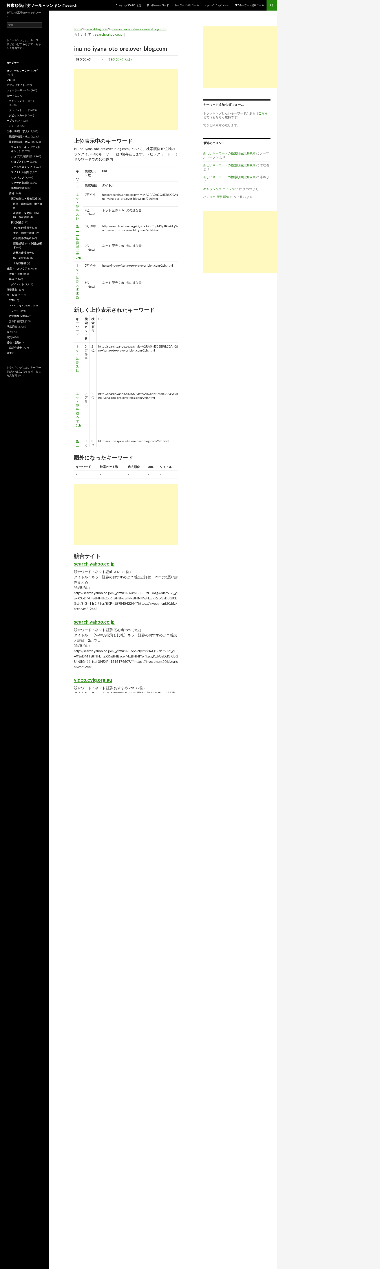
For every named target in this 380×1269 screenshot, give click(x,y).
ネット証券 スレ (77, 206)
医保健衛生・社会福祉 (24, 198)
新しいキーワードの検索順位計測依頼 (229, 153)
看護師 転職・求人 (19, 136)
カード (11, 95)
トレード (14, 310)
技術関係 (16, 222)
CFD (11, 300)
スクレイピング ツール (217, 5)
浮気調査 (12, 326)
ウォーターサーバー (18, 90)
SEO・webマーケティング (22, 70)
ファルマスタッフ (21, 166)
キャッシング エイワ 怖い (220, 189)
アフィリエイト (16, 85)
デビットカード (18, 115)
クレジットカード (19, 110)
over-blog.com (97, 29)
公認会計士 (15, 347)
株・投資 (12, 295)
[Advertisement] (126, 99)
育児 (9, 331)
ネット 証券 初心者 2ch (78, 242)
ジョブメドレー (20, 161)
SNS (9, 79)
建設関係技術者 (22, 238)
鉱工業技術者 (21, 258)
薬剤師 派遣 (18, 188)
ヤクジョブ (17, 177)
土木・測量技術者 (23, 232)
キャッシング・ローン (22, 101)
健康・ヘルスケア (17, 268)
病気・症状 (15, 273)
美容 (11, 279)
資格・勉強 (13, 342)
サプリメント (14, 120)
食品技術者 (19, 263)
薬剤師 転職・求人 (19, 141)
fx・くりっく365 (19, 305)
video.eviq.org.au (93, 680)
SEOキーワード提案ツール (249, 5)
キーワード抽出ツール (187, 5)
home (78, 29)
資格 (11, 193)
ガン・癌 (14, 126)
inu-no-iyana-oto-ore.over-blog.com (139, 29)
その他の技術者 (22, 227)
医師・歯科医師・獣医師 (27, 203)
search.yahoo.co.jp (108, 34)
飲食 (9, 353)
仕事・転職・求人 (17, 131)
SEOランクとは (119, 59)
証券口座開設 (17, 321)
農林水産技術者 (22, 252)
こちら (24, 44)
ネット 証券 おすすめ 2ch (78, 283)
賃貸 (9, 337)
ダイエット (17, 284)
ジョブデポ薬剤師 (21, 156)
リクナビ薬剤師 (20, 182)
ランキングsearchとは (128, 5)
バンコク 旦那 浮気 (216, 197)
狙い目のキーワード (158, 5)
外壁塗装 (12, 289)
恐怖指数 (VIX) (17, 316)
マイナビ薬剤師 (20, 172)
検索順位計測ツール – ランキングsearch (42, 5)
